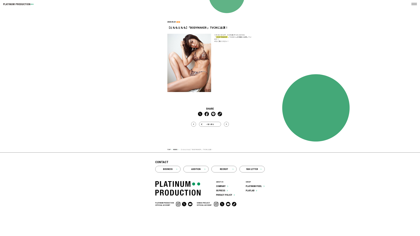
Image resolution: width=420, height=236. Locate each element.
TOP (169, 149)
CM (178, 22)
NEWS (175, 149)
